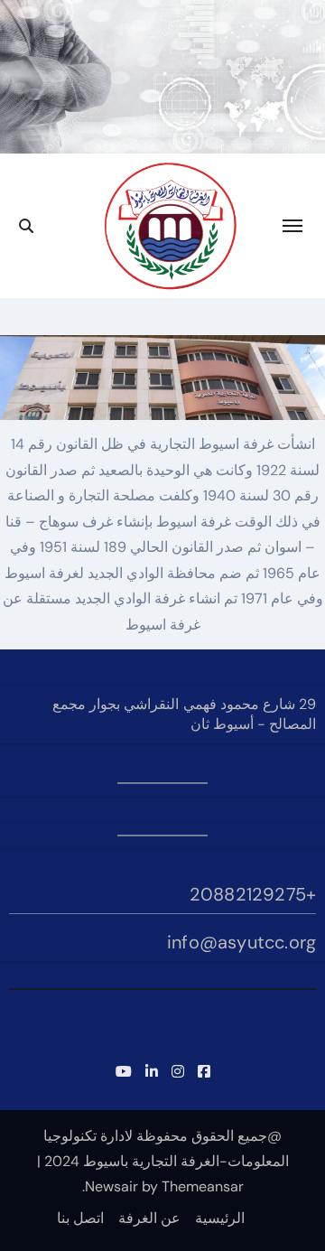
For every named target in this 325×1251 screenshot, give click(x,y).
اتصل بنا (80, 1218)
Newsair (111, 1186)
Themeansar (203, 1186)
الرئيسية (220, 1218)
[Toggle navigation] (292, 226)
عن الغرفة (149, 1218)
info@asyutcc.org (241, 942)
